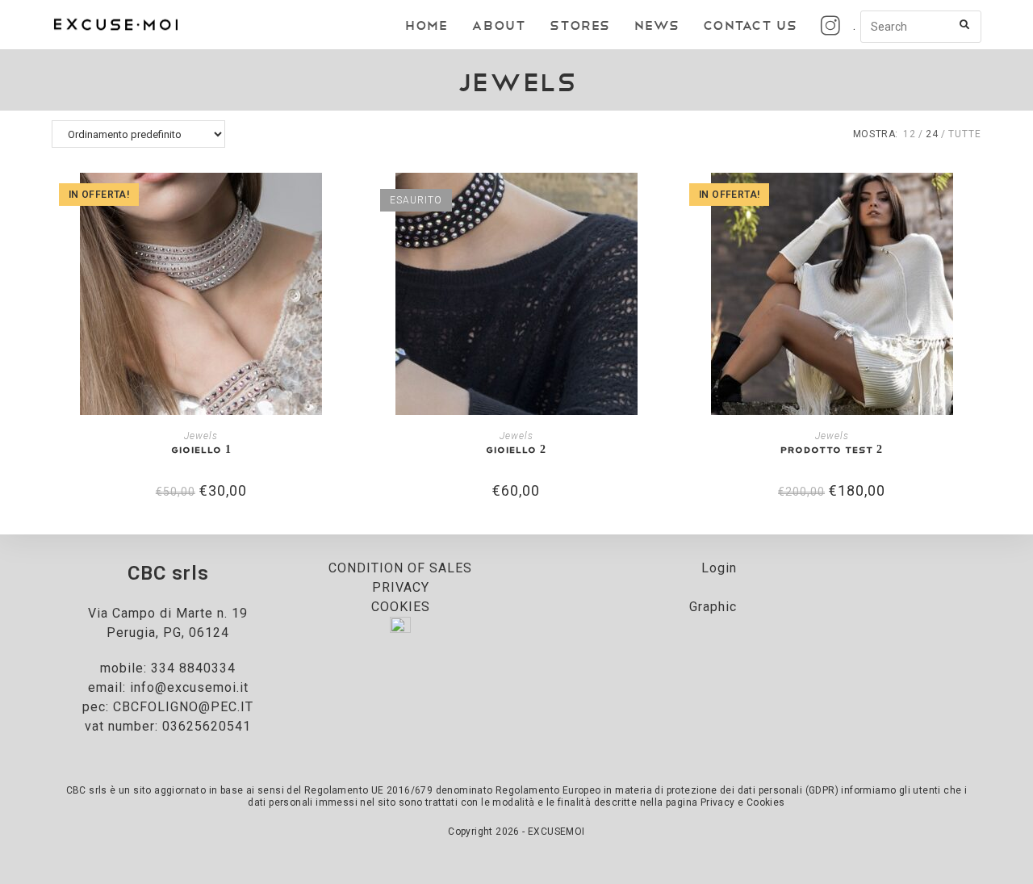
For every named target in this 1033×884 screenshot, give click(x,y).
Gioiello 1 (201, 449)
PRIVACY (400, 587)
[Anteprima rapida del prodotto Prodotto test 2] (976, 201)
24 (932, 134)
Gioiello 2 (516, 449)
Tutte (964, 134)
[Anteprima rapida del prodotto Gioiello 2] (661, 201)
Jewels (201, 436)
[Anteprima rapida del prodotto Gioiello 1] (345, 201)
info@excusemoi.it (189, 687)
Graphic (713, 606)
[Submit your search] (965, 24)
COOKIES (400, 606)
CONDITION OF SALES (400, 568)
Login (719, 568)
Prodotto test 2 (831, 449)
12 (909, 134)
